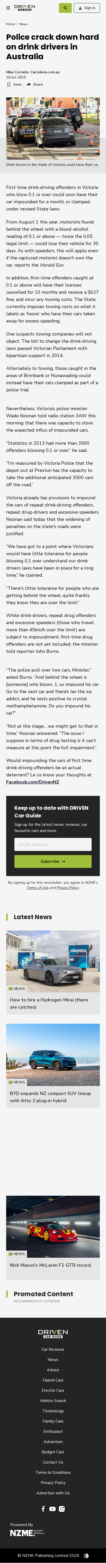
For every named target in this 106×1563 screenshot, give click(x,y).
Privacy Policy (68, 887)
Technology (53, 1411)
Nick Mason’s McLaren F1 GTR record (50, 1265)
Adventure (53, 1442)
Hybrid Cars (53, 1380)
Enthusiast (53, 1431)
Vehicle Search (53, 1401)
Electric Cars (53, 1390)
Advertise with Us (53, 1493)
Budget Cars (53, 1452)
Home (10, 24)
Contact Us (53, 1462)
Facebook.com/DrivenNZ (32, 782)
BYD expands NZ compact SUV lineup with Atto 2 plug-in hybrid (53, 1066)
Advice (53, 1370)
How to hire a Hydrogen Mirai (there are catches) (53, 972)
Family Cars (53, 1421)
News (24, 24)
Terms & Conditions (53, 1472)
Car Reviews (53, 1349)
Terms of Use (37, 887)
